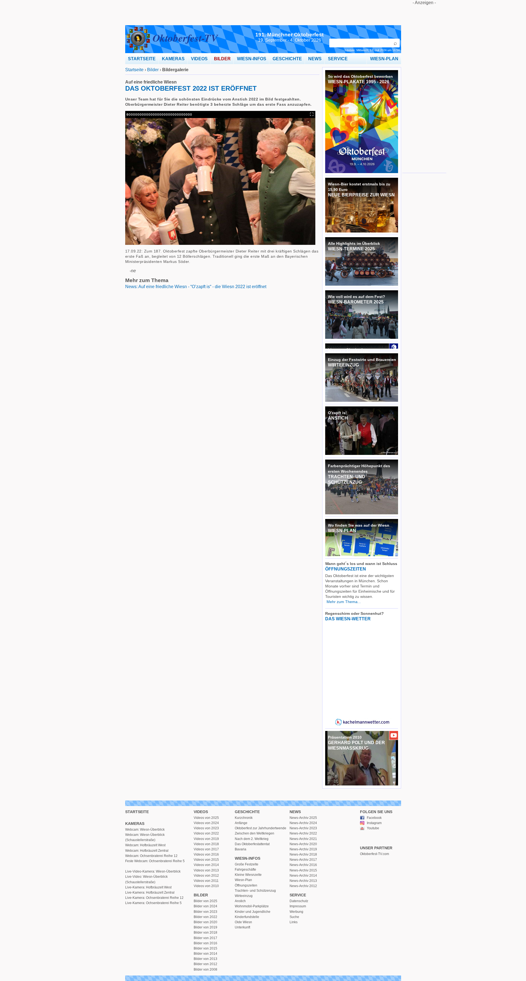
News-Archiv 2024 (303, 823)
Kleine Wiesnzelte (248, 875)
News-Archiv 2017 (303, 860)
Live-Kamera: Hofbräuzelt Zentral (150, 892)
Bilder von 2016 (205, 943)
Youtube (373, 828)
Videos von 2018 (206, 844)
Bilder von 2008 (205, 969)
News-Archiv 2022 (303, 833)
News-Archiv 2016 (303, 865)
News (295, 812)
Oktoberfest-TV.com (374, 854)
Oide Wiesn (243, 922)
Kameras (134, 823)
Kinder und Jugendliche (252, 912)
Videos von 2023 (206, 828)
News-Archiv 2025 (303, 818)
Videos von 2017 (206, 849)
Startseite (134, 69)
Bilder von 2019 (205, 927)
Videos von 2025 (206, 818)
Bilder (153, 69)
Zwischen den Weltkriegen (254, 833)
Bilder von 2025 (205, 901)
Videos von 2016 (206, 854)
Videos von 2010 (206, 886)
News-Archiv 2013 (303, 881)
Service (298, 895)
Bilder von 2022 (205, 917)
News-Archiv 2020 (303, 844)
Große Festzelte (246, 864)
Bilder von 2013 (205, 959)
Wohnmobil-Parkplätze (252, 906)
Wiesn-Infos (247, 858)
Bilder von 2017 (205, 938)
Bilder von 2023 (205, 912)
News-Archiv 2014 (303, 875)
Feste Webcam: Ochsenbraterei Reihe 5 (155, 861)
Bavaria (240, 849)
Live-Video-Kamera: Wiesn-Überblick (153, 871)
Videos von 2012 (206, 875)
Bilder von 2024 (205, 906)
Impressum (298, 906)
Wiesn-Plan (243, 880)
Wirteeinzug (244, 896)
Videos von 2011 (206, 881)
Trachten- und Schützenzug (255, 891)
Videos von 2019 (206, 839)
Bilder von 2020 (205, 922)
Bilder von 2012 (205, 964)
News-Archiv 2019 (303, 849)
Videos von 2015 (206, 860)
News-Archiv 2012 (303, 886)
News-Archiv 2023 (303, 828)
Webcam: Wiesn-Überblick (145, 829)
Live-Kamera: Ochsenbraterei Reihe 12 (154, 898)
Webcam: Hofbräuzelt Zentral (146, 851)
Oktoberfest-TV (185, 38)
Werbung (296, 912)
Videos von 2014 (206, 865)
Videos (201, 812)
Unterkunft (242, 927)
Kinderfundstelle (247, 917)
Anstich (240, 901)
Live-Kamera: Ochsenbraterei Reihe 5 (153, 903)
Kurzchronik (244, 818)
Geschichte (247, 812)
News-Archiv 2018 (303, 854)
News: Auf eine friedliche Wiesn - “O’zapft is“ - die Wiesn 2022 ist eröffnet (195, 286)
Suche (294, 917)
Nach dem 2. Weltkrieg (251, 839)
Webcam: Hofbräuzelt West (145, 845)
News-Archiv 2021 (303, 839)
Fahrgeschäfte (245, 869)
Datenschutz (299, 901)
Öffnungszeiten (246, 885)
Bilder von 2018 (205, 932)
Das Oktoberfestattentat (252, 844)
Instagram (374, 823)
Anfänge (241, 823)
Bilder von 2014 (205, 954)
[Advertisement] (424, 87)
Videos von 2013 (206, 870)
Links (294, 922)
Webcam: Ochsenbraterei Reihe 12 (151, 856)
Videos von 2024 (206, 823)
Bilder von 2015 (205, 948)
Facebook (374, 818)
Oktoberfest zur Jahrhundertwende (260, 828)
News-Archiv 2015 (303, 870)
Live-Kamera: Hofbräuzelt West (148, 887)
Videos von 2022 (206, 833)
